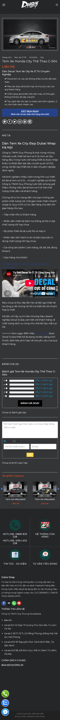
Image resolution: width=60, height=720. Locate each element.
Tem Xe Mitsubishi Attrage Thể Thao (15, 500)
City (42, 57)
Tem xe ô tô (41, 333)
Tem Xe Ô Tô (20, 57)
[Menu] (3, 4)
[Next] (58, 494)
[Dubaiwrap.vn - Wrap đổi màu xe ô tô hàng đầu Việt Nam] (30, 5)
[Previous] (2, 494)
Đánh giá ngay (30, 403)
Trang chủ (6, 57)
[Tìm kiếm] (57, 4)
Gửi (30, 455)
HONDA (33, 57)
